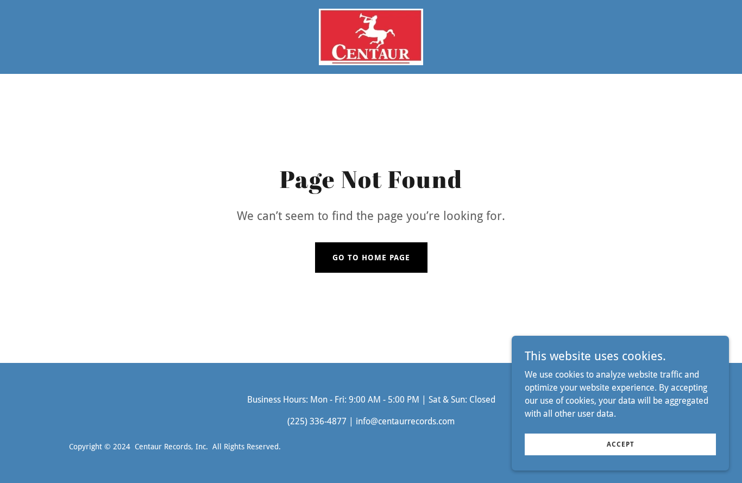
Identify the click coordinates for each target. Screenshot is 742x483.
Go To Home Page (371, 257)
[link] (371, 36)
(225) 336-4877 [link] (317, 421)
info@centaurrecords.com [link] (405, 421)
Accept (620, 444)
